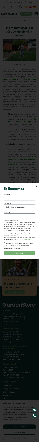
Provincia (7, 203)
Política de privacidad (23, 239)
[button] (36, 186)
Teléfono (7, 212)
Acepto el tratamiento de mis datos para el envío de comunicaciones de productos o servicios (18, 245)
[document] (19, 221)
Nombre (7, 194)
